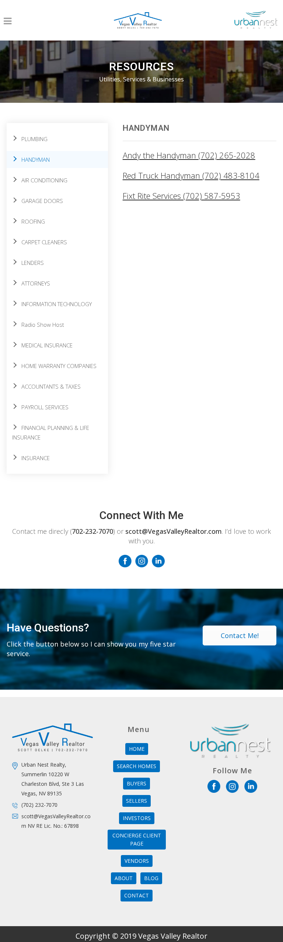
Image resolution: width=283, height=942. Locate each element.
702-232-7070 (92, 531)
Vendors (137, 860)
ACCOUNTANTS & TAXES (51, 386)
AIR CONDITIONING (44, 180)
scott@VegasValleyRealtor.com (173, 531)
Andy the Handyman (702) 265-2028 (189, 155)
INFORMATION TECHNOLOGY (56, 304)
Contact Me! (240, 635)
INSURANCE (35, 458)
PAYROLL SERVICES (45, 407)
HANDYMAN (35, 159)
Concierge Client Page (136, 839)
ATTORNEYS (35, 283)
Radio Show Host (42, 324)
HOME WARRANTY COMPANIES (59, 366)
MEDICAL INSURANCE (47, 345)
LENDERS (32, 262)
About (124, 878)
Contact (136, 895)
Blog (151, 878)
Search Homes (136, 766)
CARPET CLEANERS (44, 242)
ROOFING (33, 221)
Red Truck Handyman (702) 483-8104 (191, 175)
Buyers (136, 783)
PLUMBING (34, 139)
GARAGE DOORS (42, 200)
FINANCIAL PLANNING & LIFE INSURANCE (50, 432)
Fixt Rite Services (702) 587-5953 (181, 195)
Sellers (136, 800)
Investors (137, 818)
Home (136, 748)
